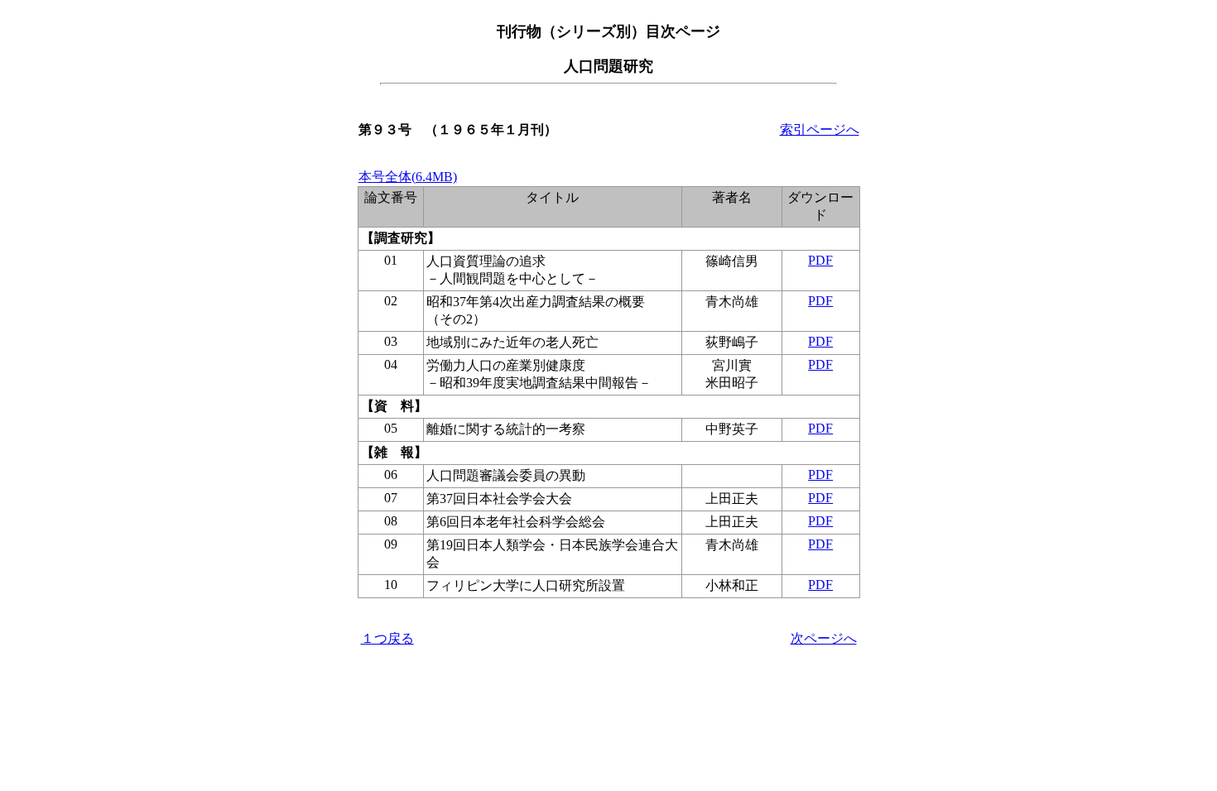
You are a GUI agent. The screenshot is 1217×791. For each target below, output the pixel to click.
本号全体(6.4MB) (407, 177)
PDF (820, 260)
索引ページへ (819, 129)
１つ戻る (387, 638)
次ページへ (824, 638)
